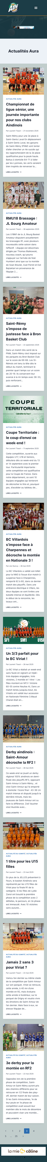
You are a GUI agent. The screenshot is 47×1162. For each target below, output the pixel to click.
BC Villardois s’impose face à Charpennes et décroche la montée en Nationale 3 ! (23, 549)
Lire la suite (13, 172)
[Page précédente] (5, 1131)
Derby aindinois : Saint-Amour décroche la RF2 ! (20, 757)
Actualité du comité (15, 854)
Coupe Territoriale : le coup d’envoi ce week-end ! (22, 437)
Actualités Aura (14, 99)
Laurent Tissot (15, 131)
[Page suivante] (23, 1136)
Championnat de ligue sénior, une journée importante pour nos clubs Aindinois (22, 114)
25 (16, 1136)
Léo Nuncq (13, 566)
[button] (35, 7)
